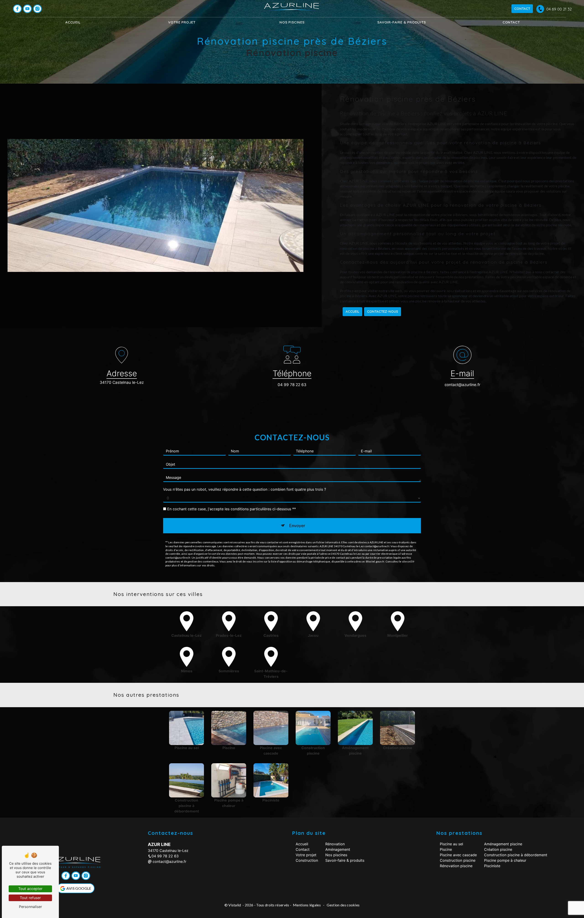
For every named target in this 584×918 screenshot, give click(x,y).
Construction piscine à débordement (515, 855)
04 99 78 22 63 (292, 384)
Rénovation (335, 844)
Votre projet (306, 855)
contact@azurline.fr (462, 384)
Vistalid (235, 905)
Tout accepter (30, 888)
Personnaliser (30, 906)
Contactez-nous (382, 311)
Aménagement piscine (503, 844)
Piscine (446, 849)
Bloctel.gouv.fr (375, 561)
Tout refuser (30, 897)
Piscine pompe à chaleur (505, 860)
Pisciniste (492, 866)
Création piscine (498, 849)
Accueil (73, 22)
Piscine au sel (451, 844)
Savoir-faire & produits (401, 22)
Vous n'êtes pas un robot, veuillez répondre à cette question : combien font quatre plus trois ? (244, 489)
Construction (307, 860)
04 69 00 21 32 (559, 9)
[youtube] (27, 9)
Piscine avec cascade (458, 855)
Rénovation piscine (456, 866)
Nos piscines (292, 22)
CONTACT (522, 8)
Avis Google (78, 888)
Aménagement (337, 849)
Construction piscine (457, 860)
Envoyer (297, 525)
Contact (511, 22)
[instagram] (37, 9)
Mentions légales (307, 905)
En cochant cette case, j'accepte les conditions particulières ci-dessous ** (231, 509)
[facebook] (17, 9)
